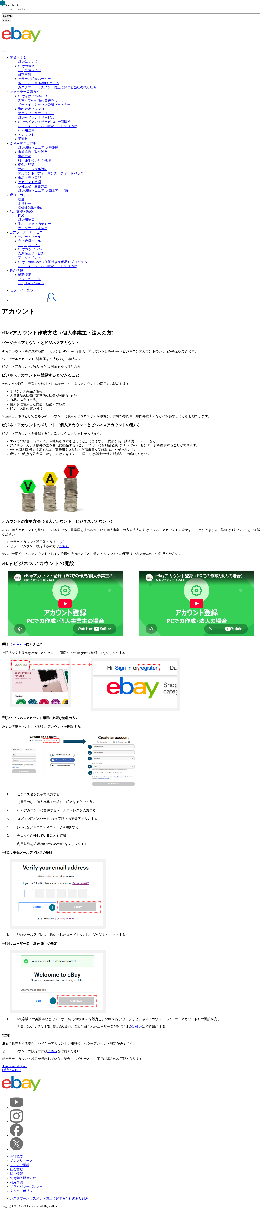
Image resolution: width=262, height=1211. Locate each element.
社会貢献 (16, 1169)
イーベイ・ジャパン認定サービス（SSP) (47, 126)
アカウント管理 (29, 182)
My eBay (136, 1026)
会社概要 (16, 1156)
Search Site (12, 5)
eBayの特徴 (26, 66)
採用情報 (16, 1173)
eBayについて (28, 61)
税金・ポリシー (21, 195)
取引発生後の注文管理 (34, 160)
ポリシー (24, 203)
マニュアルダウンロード (36, 113)
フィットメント (29, 257)
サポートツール (29, 236)
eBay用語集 (26, 130)
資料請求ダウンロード (34, 109)
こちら (61, 542)
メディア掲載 (19, 1165)
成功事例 (24, 74)
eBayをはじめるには (33, 96)
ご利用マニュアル (23, 143)
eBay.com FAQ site (14, 1066)
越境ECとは (18, 57)
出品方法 (24, 156)
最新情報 (16, 270)
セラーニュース (29, 279)
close (6, 20)
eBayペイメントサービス (36, 117)
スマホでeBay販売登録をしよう (41, 100)
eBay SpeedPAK (29, 245)
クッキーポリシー (23, 1191)
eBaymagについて (30, 249)
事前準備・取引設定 (32, 152)
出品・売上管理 (29, 177)
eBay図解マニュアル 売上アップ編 (43, 190)
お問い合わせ (11, 1070)
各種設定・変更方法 (32, 186)
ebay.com (19, 644)
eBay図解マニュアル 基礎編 (38, 147)
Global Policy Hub (30, 207)
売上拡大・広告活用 (32, 228)
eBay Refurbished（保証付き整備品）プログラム (52, 262)
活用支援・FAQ (21, 211)
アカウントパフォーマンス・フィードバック (51, 173)
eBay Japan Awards (31, 283)
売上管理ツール (29, 241)
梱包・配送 (26, 165)
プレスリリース (21, 1160)
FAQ (21, 215)
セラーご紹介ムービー (34, 78)
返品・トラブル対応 (32, 169)
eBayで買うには (29, 70)
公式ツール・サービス (26, 232)
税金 (21, 199)
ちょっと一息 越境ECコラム (38, 83)
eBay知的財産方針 (23, 1178)
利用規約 (16, 1182)
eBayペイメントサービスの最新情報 (44, 121)
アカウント (26, 134)
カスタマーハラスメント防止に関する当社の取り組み (57, 87)
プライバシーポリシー (26, 1186)
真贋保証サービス (31, 253)
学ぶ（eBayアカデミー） (36, 223)
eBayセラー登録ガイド (26, 91)
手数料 (23, 139)
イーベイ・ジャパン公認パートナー (44, 104)
